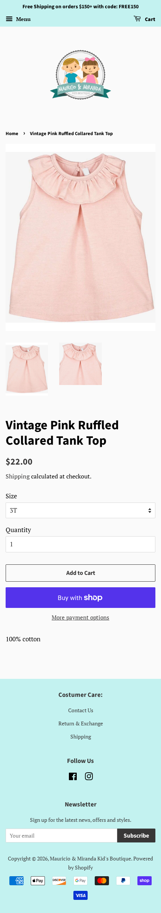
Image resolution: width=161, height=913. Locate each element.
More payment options (80, 617)
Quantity (18, 529)
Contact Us (80, 710)
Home (12, 133)
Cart (149, 19)
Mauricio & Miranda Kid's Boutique (90, 858)
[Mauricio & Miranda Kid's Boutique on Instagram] (89, 777)
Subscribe (136, 836)
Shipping (18, 476)
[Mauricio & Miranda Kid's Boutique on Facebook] (73, 777)
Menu (23, 19)
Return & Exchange (80, 723)
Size (11, 496)
